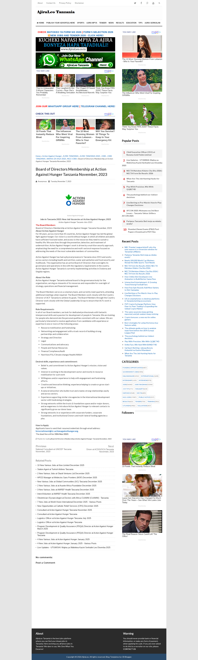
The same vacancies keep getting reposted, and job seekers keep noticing (141, 313)
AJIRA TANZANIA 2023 (90, 156)
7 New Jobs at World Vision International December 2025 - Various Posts (69, 502)
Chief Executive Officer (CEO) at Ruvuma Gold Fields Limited (140, 153)
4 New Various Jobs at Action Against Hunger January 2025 (63, 539)
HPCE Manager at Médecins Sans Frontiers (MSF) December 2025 (67, 477)
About (40, 3)
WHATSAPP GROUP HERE (63, 106)
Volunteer (142, 406)
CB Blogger (126, 657)
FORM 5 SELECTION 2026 (98, 32)
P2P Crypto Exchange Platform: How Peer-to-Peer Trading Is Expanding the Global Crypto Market (141, 306)
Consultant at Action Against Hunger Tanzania (57, 514)
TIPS (140, 23)
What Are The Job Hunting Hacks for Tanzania (142, 179)
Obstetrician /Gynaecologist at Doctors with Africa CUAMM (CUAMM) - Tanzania (73, 498)
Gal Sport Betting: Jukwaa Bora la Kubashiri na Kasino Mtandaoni (139, 349)
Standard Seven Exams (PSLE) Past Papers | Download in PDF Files (143, 230)
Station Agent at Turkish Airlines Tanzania (55, 469)
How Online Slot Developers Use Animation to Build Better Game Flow (140, 278)
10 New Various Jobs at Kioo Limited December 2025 (60, 465)
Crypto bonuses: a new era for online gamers (140, 318)
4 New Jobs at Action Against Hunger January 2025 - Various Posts (66, 543)
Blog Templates (112, 657)
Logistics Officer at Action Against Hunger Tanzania (59, 522)
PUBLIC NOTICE (144, 397)
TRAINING (151, 401)
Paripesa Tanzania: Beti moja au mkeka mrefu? (143, 222)
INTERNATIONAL (147, 376)
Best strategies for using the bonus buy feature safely (141, 324)
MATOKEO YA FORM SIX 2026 (64, 32)
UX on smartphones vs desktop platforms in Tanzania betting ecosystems (142, 300)
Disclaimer (79, 3)
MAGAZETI (139, 389)
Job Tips (126, 389)
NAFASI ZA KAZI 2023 (56, 159)
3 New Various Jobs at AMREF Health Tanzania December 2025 (65, 489)
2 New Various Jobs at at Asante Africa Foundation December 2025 (66, 485)
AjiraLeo (85, 657)
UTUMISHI (126, 406)
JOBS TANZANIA (141, 385)
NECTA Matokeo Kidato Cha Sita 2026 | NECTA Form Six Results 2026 (144, 172)
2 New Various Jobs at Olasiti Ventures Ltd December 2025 (63, 473)
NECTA (139, 393)
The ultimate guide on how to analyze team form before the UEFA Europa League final (140, 330)
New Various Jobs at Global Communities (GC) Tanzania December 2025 (69, 481)
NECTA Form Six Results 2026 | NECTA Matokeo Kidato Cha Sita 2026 (141, 267)
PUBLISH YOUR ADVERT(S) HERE (60, 23)
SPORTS (80, 23)
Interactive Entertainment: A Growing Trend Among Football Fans (141, 283)
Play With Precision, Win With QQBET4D (139, 188)
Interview (143, 380)
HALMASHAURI (128, 376)
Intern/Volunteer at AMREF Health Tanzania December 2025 (63, 494)
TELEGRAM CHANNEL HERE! (98, 106)
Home (41, 23)
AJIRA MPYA (91, 23)
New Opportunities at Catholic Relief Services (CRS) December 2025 (67, 506)
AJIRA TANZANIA (71, 156)
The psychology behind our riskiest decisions (142, 195)
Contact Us (50, 3)
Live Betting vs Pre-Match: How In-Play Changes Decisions (143, 203)
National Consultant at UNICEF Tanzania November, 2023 (53, 450)
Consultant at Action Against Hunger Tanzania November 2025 (64, 510)
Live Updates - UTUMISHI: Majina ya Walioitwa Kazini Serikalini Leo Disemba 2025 (73, 547)
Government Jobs (130, 372)
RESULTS (120, 23)
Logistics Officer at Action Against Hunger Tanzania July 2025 (64, 518)
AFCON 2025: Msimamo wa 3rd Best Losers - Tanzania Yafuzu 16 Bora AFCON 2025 (140, 213)
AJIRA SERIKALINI (152, 23)
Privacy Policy (65, 3)
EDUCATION (131, 23)
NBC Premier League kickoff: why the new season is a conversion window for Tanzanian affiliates (141, 249)
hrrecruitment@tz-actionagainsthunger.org (57, 431)
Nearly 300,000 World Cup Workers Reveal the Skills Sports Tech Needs (140, 261)
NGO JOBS (72, 159)
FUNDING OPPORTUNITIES (133, 368)
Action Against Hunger (52, 156)
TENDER (102, 23)
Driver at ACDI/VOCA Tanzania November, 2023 (100, 450)
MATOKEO (127, 393)
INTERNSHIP (127, 380)
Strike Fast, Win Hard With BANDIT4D (141, 344)
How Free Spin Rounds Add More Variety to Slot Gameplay (142, 288)
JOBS (103, 156)
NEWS (111, 23)
